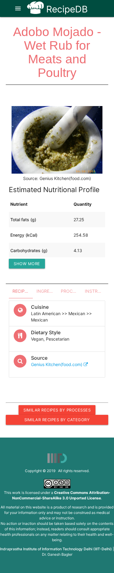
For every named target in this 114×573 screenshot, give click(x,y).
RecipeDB (66, 9)
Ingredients (46, 291)
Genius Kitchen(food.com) (57, 364)
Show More (27, 263)
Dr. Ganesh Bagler (57, 554)
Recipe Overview (22, 291)
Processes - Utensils (71, 291)
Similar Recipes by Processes (57, 410)
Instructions (95, 291)
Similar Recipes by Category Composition (57, 421)
